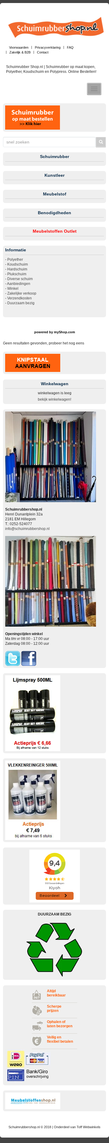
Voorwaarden (18, 47)
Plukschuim (16, 274)
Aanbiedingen (18, 284)
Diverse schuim (20, 279)
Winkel (12, 288)
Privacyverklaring (48, 47)
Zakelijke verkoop (21, 293)
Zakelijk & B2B (20, 52)
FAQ (70, 47)
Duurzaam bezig (21, 303)
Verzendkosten (19, 298)
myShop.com (64, 332)
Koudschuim (17, 264)
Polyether (15, 259)
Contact (42, 52)
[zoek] (101, 142)
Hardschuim (17, 269)
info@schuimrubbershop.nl (27, 529)
